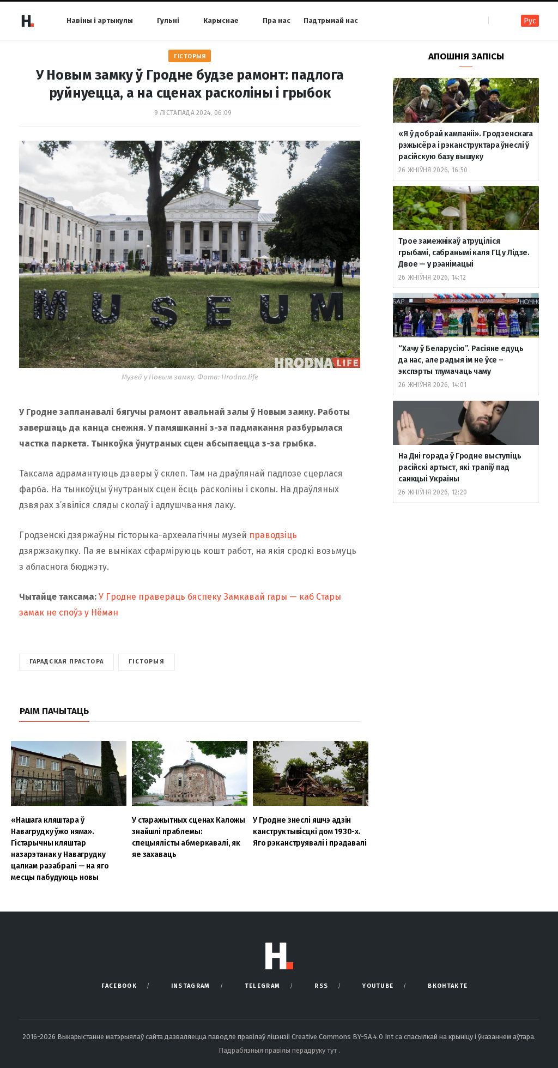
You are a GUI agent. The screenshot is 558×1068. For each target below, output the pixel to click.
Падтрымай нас (331, 20)
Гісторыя (189, 56)
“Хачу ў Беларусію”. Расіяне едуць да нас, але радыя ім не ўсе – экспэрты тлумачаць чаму (460, 360)
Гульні (168, 20)
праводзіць (273, 535)
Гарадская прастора (66, 661)
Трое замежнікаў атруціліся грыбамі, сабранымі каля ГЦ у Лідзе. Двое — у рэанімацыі (464, 253)
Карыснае (221, 20)
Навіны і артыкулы (99, 20)
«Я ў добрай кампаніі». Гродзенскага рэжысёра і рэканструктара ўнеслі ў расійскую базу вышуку (465, 145)
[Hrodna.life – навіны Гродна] (27, 21)
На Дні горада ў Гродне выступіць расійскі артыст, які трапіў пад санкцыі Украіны (459, 467)
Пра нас (276, 20)
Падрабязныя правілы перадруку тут (278, 1050)
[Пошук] (497, 20)
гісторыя (147, 661)
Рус (530, 21)
